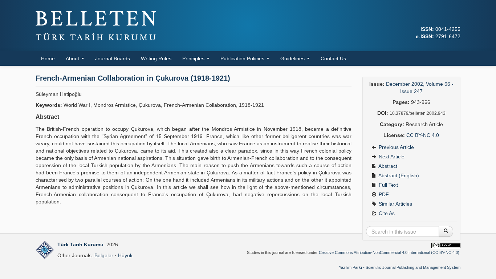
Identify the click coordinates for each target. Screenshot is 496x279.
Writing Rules (156, 58)
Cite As (386, 213)
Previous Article (395, 147)
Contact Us (333, 58)
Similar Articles (394, 204)
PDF (383, 194)
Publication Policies (243, 58)
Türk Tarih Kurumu (80, 244)
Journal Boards (112, 58)
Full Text (387, 185)
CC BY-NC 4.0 (422, 135)
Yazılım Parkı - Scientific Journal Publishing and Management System (399, 267)
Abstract (387, 166)
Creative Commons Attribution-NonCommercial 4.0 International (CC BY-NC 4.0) (389, 252)
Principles (194, 58)
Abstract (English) (398, 175)
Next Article (390, 156)
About (73, 58)
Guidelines (293, 58)
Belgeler (103, 255)
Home (48, 58)
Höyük (125, 255)
